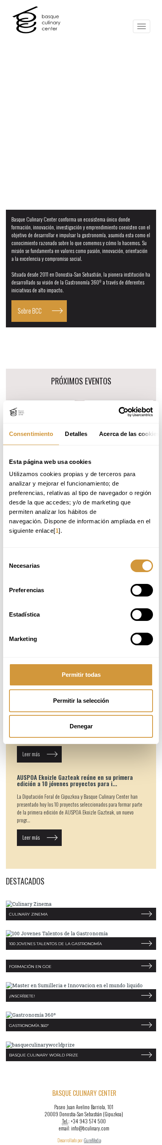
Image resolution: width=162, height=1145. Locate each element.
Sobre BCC (30, 311)
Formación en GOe (30, 966)
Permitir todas (81, 674)
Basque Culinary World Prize (43, 1055)
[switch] (142, 590)
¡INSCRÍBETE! (22, 996)
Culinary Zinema (28, 914)
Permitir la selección (81, 700)
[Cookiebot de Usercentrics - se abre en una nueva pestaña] (118, 412)
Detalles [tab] (76, 433)
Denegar (81, 726)
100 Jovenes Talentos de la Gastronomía (55, 943)
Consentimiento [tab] (31, 433)
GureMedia (92, 1140)
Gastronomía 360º (29, 1025)
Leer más (31, 754)
